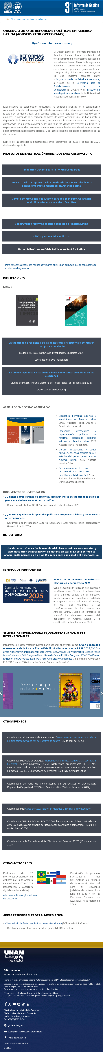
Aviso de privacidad (17, 1037)
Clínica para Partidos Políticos (51, 236)
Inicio (7, 19)
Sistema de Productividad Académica (21, 974)
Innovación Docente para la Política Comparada (51, 169)
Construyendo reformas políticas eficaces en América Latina (51, 223)
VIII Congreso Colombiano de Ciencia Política (45, 655)
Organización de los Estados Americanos (77, 79)
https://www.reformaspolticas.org (51, 42)
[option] (51, 691)
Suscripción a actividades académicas (25, 1031)
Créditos (7, 1048)
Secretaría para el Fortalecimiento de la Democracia (77, 86)
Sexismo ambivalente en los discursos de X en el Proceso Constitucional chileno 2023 (74, 471)
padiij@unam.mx (63, 995)
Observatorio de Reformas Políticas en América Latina (33, 923)
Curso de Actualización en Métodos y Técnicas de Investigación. (58, 808)
